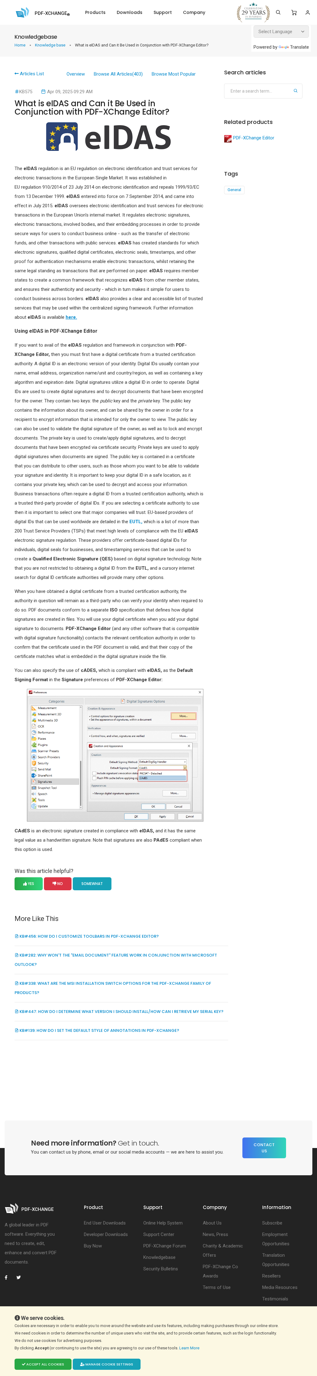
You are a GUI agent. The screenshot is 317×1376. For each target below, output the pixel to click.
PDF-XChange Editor (253, 138)
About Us (212, 1223)
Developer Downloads (106, 1234)
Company (194, 12)
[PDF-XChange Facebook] (9, 1277)
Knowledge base (50, 45)
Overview (76, 74)
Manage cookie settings (109, 1364)
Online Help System (163, 1223)
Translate (299, 47)
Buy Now (93, 1246)
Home (20, 45)
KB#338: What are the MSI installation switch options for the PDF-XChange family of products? (113, 988)
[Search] (278, 12)
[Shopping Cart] (294, 13)
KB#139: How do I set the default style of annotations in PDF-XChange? (99, 1030)
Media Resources (279, 1287)
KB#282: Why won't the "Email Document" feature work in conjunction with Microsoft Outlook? (116, 959)
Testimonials (275, 1299)
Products (95, 12)
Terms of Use (217, 1287)
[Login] (307, 12)
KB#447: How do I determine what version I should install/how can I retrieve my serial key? (121, 1011)
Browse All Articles (118, 74)
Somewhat (92, 883)
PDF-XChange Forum (164, 1246)
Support (163, 12)
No (59, 883)
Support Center (158, 1234)
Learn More (189, 1348)
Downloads (129, 12)
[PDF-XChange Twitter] (21, 1277)
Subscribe (272, 1223)
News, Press (215, 1234)
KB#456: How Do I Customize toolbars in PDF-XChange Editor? (89, 936)
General (234, 189)
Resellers (271, 1276)
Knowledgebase (159, 1257)
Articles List (31, 74)
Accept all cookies (44, 1364)
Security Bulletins (160, 1269)
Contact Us (264, 1148)
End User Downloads (105, 1223)
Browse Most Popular (174, 74)
